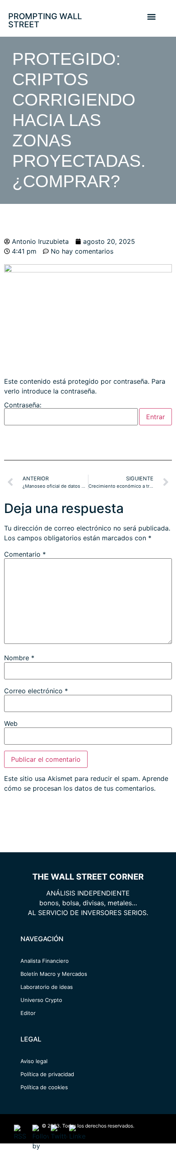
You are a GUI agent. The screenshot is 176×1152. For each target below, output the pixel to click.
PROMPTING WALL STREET (45, 20)
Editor (28, 1013)
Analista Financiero (44, 960)
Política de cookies (44, 1087)
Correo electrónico (36, 691)
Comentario (25, 554)
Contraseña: (22, 405)
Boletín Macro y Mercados (53, 974)
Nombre (19, 657)
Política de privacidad (47, 1074)
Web (11, 723)
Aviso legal (33, 1061)
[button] (151, 16)
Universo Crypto (41, 1000)
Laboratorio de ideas (46, 987)
